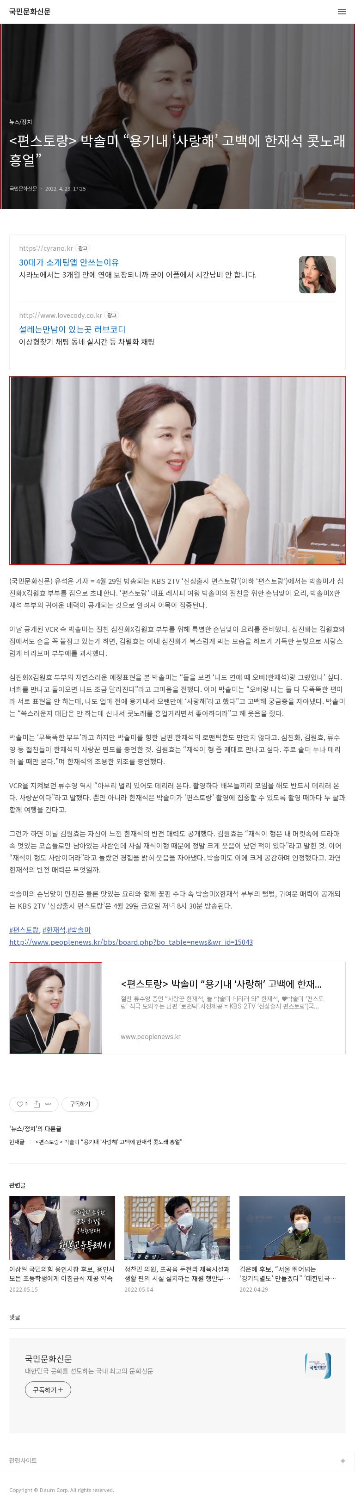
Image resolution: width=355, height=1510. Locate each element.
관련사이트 (23, 1460)
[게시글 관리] (48, 1104)
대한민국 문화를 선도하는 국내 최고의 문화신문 (89, 1370)
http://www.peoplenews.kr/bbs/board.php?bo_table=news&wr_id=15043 (131, 942)
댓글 (14, 1316)
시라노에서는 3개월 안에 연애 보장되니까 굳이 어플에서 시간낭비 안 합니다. (138, 274)
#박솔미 (79, 929)
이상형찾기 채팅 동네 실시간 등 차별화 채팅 (87, 341)
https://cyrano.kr (46, 248)
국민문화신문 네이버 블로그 (45, 1491)
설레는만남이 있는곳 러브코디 (72, 328)
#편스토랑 (24, 929)
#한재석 (54, 929)
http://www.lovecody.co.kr (60, 315)
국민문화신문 (30, 12)
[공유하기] (37, 1104)
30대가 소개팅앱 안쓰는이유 (69, 261)
